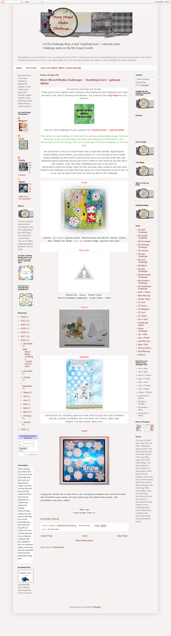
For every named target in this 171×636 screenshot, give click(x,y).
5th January (143, 251)
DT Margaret (143, 309)
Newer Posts (46, 536)
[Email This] (95, 525)
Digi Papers (114, 95)
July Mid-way (144, 341)
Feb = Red (142, 319)
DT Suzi (141, 312)
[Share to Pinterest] (105, 525)
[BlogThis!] (98, 525)
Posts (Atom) (58, 547)
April (25, 408)
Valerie (22, 182)
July (25, 396)
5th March (142, 266)
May (25, 404)
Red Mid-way (144, 351)
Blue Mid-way (144, 296)
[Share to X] (100, 525)
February (27, 416)
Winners (141, 355)
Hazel (84, 431)
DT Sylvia (142, 316)
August (26, 392)
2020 (23, 325)
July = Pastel (143, 338)
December (28, 344)
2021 (23, 321)
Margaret (23, 121)
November (28, 371)
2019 (23, 328)
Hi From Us (31, 68)
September (27, 386)
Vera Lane (78, 241)
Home (19, 68)
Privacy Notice (144, 348)
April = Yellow (144, 292)
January (26, 422)
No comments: (85, 525)
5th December (53, 529)
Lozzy (21, 139)
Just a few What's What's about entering (61, 68)
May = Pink (143, 344)
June (25, 400)
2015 (23, 429)
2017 (23, 336)
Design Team (144, 299)
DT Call (141, 302)
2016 (23, 340)
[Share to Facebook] (102, 525)
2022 (23, 317)
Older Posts (122, 536)
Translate (145, 85)
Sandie (22, 160)
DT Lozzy (142, 306)
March (26, 412)
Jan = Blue (143, 334)
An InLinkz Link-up (49, 519)
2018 (23, 332)
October (26, 377)
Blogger (97, 607)
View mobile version (84, 540)
